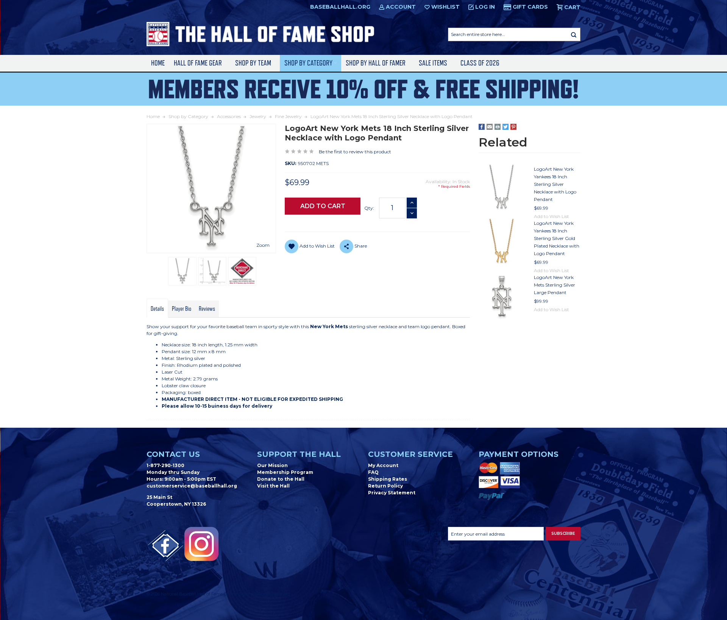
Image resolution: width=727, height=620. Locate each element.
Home (158, 63)
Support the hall (299, 454)
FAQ (373, 472)
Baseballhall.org (340, 6)
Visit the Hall (273, 486)
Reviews (207, 308)
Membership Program (285, 472)
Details (157, 308)
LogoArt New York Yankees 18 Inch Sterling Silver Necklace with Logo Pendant (555, 184)
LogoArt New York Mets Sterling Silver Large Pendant (554, 284)
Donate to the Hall (280, 479)
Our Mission (272, 465)
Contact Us (173, 454)
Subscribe (563, 533)
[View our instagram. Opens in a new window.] (201, 544)
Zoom (263, 245)
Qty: (369, 208)
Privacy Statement (391, 492)
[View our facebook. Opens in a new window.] (165, 546)
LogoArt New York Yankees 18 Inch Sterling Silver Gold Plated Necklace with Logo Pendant (556, 238)
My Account (383, 465)
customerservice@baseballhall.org (192, 486)
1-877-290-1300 (165, 465)
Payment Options (519, 454)
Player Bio (181, 308)
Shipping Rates (387, 479)
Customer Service (410, 454)
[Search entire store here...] (573, 34)
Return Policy (385, 486)
